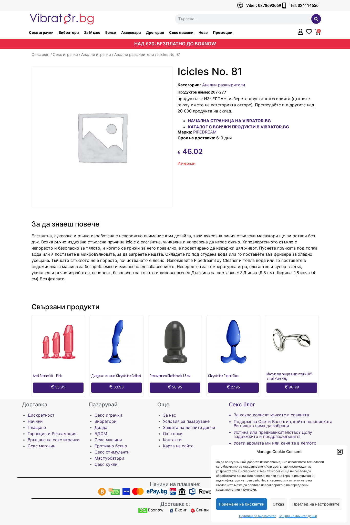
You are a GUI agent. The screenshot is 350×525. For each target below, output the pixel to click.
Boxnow (155, 509)
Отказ (278, 504)
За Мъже (92, 32)
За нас (169, 415)
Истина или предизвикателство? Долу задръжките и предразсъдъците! (273, 434)
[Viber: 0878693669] (240, 5)
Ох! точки (173, 433)
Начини (35, 421)
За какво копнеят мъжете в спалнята (271, 415)
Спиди (202, 509)
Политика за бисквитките (257, 516)
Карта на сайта (178, 445)
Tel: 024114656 (304, 5)
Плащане (37, 427)
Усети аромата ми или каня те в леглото (275, 443)
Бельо (110, 32)
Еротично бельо (111, 445)
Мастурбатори (109, 458)
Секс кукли (106, 464)
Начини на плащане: (175, 484)
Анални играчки (96, 54)
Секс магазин (41, 445)
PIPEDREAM (205, 132)
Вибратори (69, 32)
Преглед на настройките (315, 504)
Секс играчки (41, 32)
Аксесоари (131, 32)
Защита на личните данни (298, 516)
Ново (203, 32)
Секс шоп (40, 54)
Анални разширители (134, 54)
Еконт (181, 509)
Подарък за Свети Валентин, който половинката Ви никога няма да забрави (283, 423)
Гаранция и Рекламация (52, 433)
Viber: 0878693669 (263, 5)
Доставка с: (175, 504)
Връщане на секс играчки (54, 439)
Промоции (222, 32)
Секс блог (242, 404)
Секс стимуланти (112, 452)
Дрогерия (155, 32)
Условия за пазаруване (186, 421)
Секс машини (181, 32)
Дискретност (41, 415)
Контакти (172, 439)
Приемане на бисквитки (241, 504)
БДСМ (101, 433)
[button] (339, 451)
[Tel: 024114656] (284, 5)
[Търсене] (316, 19)
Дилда (101, 427)
